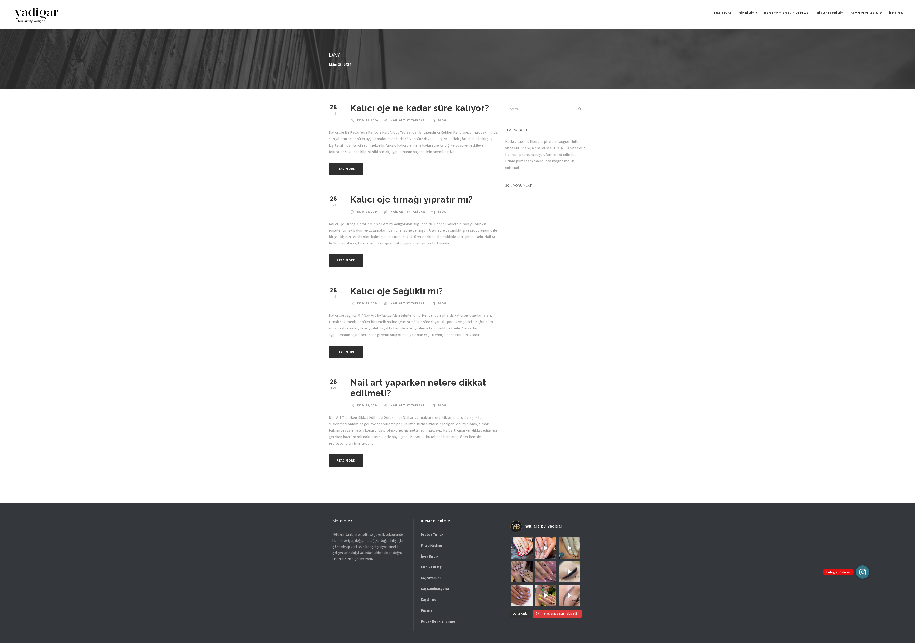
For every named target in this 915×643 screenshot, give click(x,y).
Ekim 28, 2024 (367, 120)
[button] (862, 572)
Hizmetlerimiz (830, 13)
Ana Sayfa (722, 13)
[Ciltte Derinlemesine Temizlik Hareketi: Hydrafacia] (569, 548)
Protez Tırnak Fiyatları (787, 13)
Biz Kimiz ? (748, 13)
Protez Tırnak (432, 534)
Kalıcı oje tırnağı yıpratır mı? (411, 199)
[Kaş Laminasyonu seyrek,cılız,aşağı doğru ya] (569, 595)
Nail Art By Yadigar (408, 120)
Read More (346, 169)
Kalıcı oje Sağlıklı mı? (396, 291)
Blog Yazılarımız (866, 13)
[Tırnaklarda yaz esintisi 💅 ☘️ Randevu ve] (522, 595)
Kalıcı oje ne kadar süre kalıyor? (419, 108)
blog (442, 120)
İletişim (896, 13)
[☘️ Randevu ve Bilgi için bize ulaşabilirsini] (569, 572)
